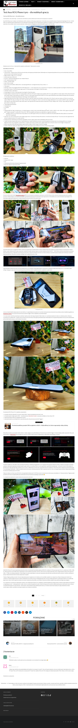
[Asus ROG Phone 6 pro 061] (57, 140)
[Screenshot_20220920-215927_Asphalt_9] (21, 454)
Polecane (20, 9)
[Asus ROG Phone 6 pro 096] (39, 541)
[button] (21, 140)
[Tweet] (8, 612)
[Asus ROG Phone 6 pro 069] (39, 383)
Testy (32, 1)
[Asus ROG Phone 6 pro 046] (57, 179)
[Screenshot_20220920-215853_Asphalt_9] (15, 441)
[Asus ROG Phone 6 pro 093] (45, 210)
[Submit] (23, 612)
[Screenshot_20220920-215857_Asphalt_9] (39, 441)
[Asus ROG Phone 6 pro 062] (21, 140)
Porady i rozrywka (43, 1)
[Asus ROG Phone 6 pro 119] (63, 487)
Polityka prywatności (7, 695)
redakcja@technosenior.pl (8, 705)
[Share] (4, 612)
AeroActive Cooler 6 (20, 195)
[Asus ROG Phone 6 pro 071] (63, 347)
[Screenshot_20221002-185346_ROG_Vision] (63, 261)
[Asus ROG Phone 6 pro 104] (57, 234)
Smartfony (14, 9)
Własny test (27, 9)
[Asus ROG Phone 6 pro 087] (67, 210)
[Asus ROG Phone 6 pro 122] (27, 496)
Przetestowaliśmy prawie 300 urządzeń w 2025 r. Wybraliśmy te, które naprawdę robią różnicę (40, 425)
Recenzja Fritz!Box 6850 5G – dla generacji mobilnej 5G (22, 643)
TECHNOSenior (8, 9)
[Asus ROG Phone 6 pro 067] (27, 338)
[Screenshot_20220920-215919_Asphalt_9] (63, 441)
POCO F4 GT (13, 434)
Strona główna (23, 1)
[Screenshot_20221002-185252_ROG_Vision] (15, 261)
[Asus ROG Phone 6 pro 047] (17, 210)
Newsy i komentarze (57, 1)
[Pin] (12, 612)
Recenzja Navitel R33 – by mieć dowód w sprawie (57, 643)
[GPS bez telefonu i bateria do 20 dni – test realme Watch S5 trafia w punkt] (30, 628)
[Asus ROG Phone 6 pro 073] (63, 329)
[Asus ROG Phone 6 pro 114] (63, 505)
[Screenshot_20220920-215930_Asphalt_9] (57, 454)
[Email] (26, 612)
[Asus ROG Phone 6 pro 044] (21, 179)
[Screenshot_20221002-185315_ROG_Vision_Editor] (39, 261)
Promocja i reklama (25, 5)
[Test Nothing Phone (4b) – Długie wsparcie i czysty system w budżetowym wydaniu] (48, 628)
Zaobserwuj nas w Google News (9, 697)
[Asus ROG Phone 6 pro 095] (21, 234)
